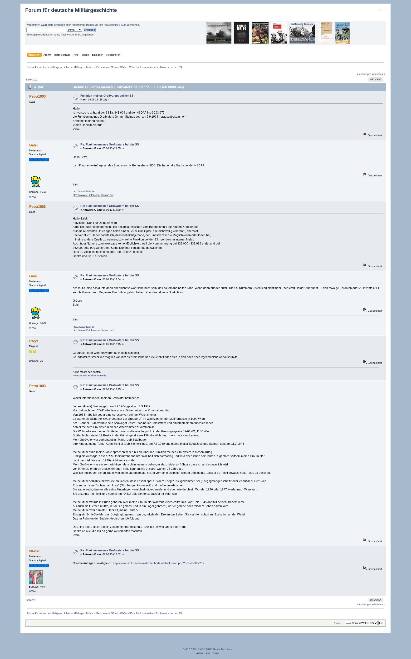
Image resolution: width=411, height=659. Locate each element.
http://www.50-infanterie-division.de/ (93, 195)
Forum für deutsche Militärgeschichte (71, 10)
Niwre (34, 551)
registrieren (78, 24)
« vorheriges (364, 74)
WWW (32, 196)
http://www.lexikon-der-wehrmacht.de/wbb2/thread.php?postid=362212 (158, 563)
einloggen (59, 24)
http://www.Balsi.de (83, 191)
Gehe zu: (339, 623)
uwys (33, 341)
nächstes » (378, 74)
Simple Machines (222, 649)
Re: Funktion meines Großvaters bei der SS (109, 144)
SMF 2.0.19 (189, 649)
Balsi (33, 145)
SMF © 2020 (205, 649)
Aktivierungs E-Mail (115, 24)
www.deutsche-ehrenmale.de (89, 375)
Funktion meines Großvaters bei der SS (106, 95)
